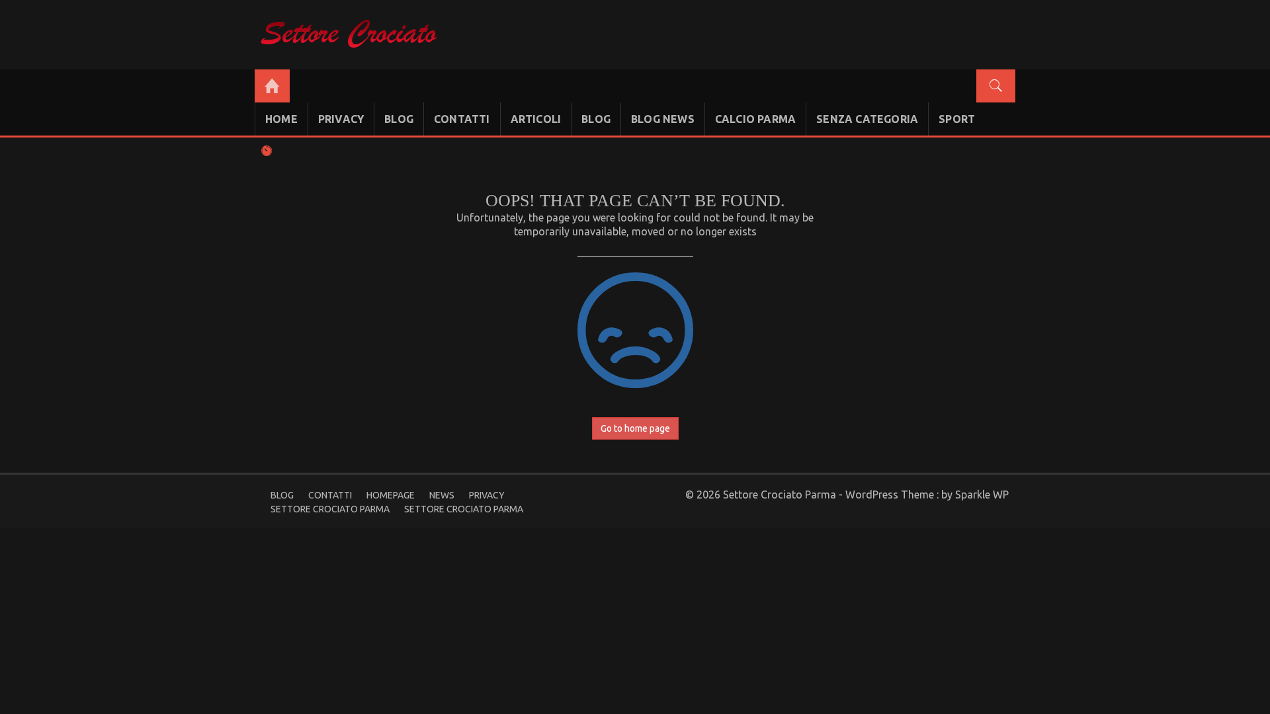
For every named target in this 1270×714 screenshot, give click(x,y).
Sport (957, 119)
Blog (596, 119)
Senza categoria (867, 119)
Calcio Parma (755, 119)
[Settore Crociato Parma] (272, 85)
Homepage (390, 495)
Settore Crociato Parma (330, 509)
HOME (281, 119)
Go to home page (635, 428)
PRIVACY (341, 119)
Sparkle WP (982, 494)
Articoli (536, 119)
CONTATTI (462, 119)
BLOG (398, 119)
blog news (663, 119)
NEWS (441, 495)
